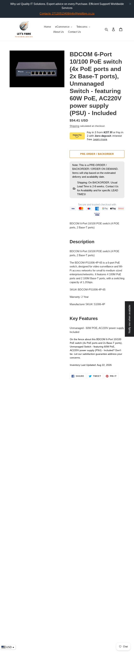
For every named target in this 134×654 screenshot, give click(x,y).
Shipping (74, 126)
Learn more (100, 139)
